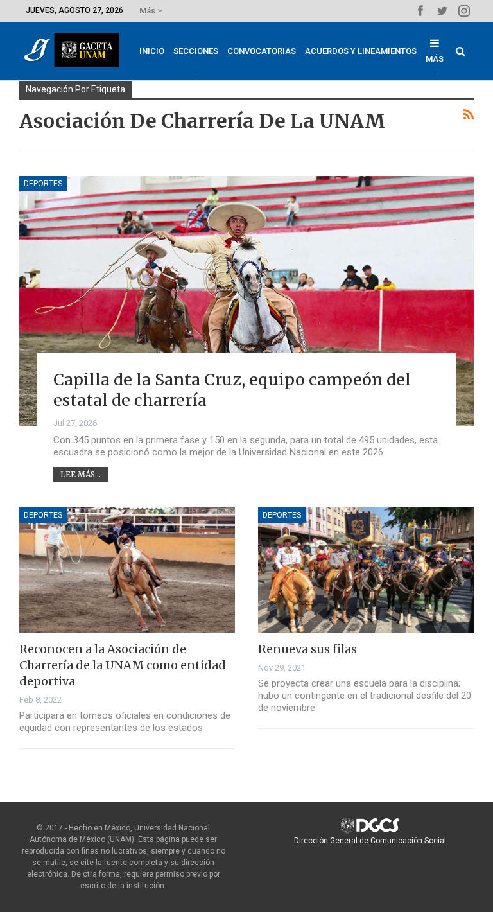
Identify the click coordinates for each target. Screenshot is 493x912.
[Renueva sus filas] (366, 570)
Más (148, 10)
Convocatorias (261, 51)
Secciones (195, 51)
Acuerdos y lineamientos (361, 51)
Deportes (43, 183)
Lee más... (80, 474)
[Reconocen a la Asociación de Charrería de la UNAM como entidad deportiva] (127, 570)
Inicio (151, 51)
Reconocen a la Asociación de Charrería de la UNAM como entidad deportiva (122, 665)
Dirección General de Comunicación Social (370, 840)
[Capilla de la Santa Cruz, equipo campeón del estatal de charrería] (246, 301)
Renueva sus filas (307, 649)
